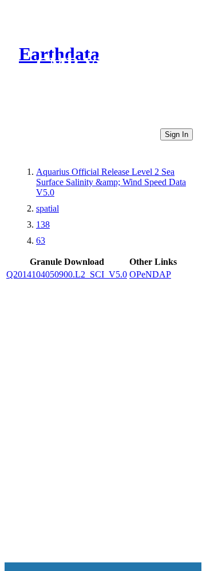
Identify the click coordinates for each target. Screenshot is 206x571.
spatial (47, 208)
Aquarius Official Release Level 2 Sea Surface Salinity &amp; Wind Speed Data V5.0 (111, 182)
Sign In (176, 134)
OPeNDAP (150, 274)
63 (40, 240)
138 (43, 224)
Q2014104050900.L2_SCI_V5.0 (66, 274)
